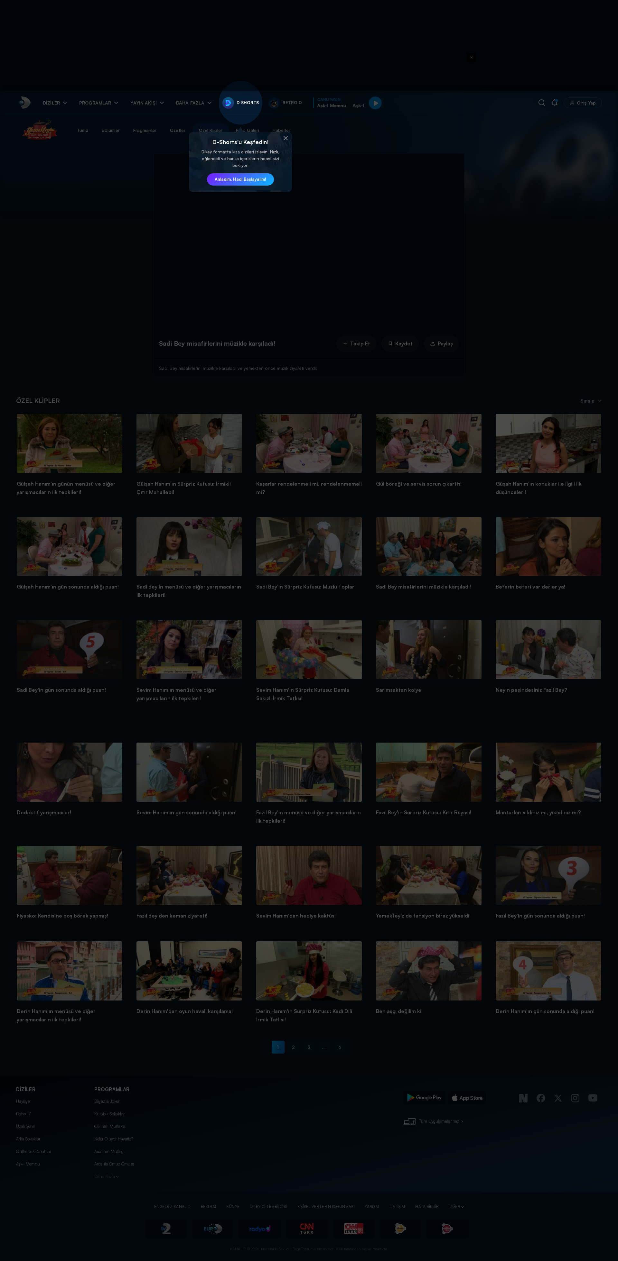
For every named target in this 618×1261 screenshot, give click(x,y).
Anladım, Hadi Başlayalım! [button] (240, 179)
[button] (285, 138)
